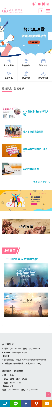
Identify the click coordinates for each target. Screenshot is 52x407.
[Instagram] (48, 4)
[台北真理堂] (12, 9)
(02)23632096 (15, 349)
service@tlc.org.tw (19, 352)
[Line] (34, 4)
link (8, 63)
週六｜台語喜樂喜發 (33, 131)
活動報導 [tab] (19, 88)
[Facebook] (39, 4)
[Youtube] (43, 4)
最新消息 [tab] (7, 88)
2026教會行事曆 (31, 169)
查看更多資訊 (40, 182)
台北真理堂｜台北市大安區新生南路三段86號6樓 (25, 360)
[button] (23, 53)
